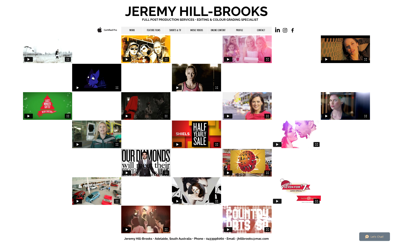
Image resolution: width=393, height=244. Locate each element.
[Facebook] (293, 30)
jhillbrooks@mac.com (253, 238)
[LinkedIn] (277, 30)
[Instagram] (285, 30)
